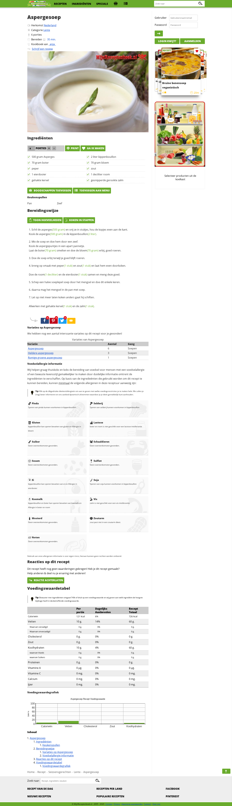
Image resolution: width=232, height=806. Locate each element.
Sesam (36, 460)
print (75, 148)
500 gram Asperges (43, 157)
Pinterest (172, 796)
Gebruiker (161, 17)
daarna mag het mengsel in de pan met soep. (58, 289)
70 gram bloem (100, 162)
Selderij (98, 403)
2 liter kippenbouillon (103, 157)
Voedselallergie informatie (58, 755)
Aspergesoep (36, 348)
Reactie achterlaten (48, 580)
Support (147, 804)
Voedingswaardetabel (49, 762)
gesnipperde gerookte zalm (107, 180)
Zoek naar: (33, 780)
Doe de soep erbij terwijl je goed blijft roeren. (58, 258)
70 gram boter (40, 162)
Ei (33, 479)
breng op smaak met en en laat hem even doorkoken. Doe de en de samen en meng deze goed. (77, 270)
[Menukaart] (125, 4)
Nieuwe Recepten (39, 796)
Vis (95, 499)
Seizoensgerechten (59, 772)
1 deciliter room (100, 174)
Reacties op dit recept (49, 759)
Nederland (50, 25)
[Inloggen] (159, 34)
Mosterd (37, 518)
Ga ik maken (95, 148)
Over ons (156, 804)
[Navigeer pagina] (226, 771)
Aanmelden (192, 41)
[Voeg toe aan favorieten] (203, 54)
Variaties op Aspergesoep (57, 752)
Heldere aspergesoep (41, 353)
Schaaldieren (101, 441)
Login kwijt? (167, 41)
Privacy (117, 804)
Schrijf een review (42, 49)
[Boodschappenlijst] (115, 4)
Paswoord (161, 25)
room (48, 274)
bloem (89, 250)
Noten (36, 537)
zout (93, 168)
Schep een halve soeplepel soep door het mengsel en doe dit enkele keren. (76, 282)
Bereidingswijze (45, 748)
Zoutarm (99, 518)
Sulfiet (98, 460)
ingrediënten (81, 4)
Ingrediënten (43, 741)
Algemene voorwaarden (132, 804)
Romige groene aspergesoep (45, 357)
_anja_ (52, 44)
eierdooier (76, 274)
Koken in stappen (81, 220)
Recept (41, 772)
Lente (46, 30)
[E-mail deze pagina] (71, 321)
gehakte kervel (40, 180)
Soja (96, 479)
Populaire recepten (110, 796)
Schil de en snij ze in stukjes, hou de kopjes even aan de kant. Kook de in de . (78, 232)
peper (35, 168)
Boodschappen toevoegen (52, 190)
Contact (109, 804)
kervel (64, 306)
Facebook (173, 788)
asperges (53, 229)
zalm (87, 306)
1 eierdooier (39, 174)
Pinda (35, 403)
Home (31, 772)
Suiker (36, 441)
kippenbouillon (83, 234)
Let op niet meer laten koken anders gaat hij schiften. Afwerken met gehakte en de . (62, 302)
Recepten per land (109, 788)
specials (102, 4)
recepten (60, 4)
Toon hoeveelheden (47, 220)
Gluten (36, 422)
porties (37, 34)
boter (47, 250)
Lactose (98, 422)
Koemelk (37, 499)
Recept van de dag (40, 788)
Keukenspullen (51, 745)
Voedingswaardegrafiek (56, 766)
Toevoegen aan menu (94, 190)
